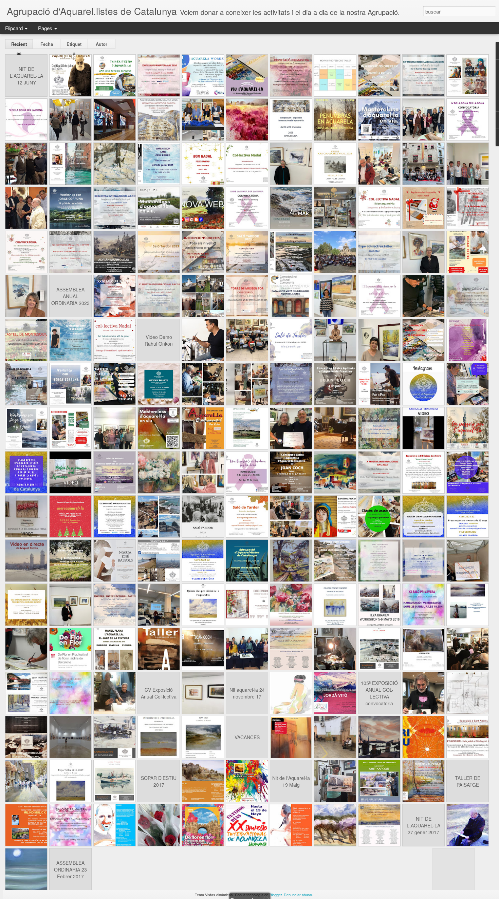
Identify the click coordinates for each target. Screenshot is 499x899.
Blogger (276, 894)
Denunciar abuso (298, 894)
